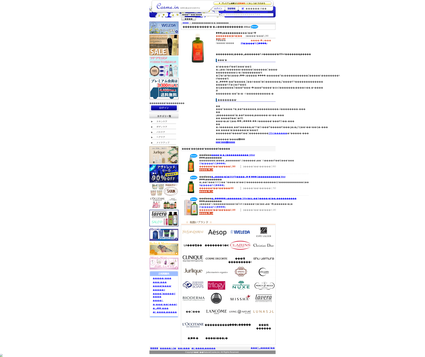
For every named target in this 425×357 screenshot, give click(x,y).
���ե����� (240, 324)
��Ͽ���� (231, 8)
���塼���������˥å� (240, 260)
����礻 (158, 300)
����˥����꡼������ (225, 142)
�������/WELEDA (240, 232)
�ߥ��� (240, 298)
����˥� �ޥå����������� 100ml (233, 155)
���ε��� (160, 282)
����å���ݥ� (216, 338)
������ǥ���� (216, 258)
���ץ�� (240, 271)
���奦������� (263, 258)
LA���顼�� (193, 245)
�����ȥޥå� (168, 348)
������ (240, 245)
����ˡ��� (193, 258)
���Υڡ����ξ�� (263, 348)
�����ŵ (159, 290)
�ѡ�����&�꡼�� (263, 285)
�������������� (193, 232)
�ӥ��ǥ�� (193, 298)
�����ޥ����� (216, 271)
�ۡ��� (186, 23)
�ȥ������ (216, 285)
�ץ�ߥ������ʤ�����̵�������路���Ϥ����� (243, 3)
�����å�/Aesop (216, 232)
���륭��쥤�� (263, 271)
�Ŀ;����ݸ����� (165, 312)
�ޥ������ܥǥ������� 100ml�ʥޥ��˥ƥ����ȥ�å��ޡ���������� (254, 198)
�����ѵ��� (162, 278)
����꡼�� (193, 271)
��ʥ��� (263, 311)
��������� (263, 298)
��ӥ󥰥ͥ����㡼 (240, 311)
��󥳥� (216, 311)
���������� (193, 324)
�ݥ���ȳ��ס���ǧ (165, 304)
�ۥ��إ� (193, 338)
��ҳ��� (184, 348)
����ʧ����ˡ (162, 286)
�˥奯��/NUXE (240, 285)
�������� (218, 8)
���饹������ (263, 326)
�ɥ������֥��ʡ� (193, 285)
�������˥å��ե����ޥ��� (216, 245)
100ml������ (277, 133)
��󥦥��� (193, 311)
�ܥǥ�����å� (216, 298)
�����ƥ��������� (263, 232)
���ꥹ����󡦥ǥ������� (263, 245)
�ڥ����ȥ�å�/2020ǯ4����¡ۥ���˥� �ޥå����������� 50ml (248, 177)
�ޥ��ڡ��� (161, 308)
